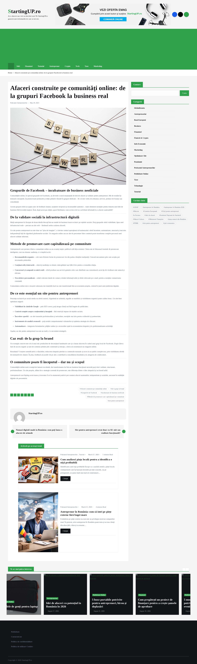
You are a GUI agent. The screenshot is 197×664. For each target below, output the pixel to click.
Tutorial (41, 66)
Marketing (98, 66)
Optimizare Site (140, 156)
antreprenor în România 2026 (174, 207)
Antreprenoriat (140, 114)
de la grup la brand (118, 389)
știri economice (169, 223)
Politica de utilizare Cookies (22, 646)
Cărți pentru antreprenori (170, 211)
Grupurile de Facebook (89, 393)
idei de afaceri (150, 215)
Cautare (137, 84)
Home (10, 73)
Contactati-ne (16, 637)
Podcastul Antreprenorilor (18, 103)
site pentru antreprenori (116, 401)
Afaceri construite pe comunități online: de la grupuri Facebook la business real (44, 73)
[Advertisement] (98, 46)
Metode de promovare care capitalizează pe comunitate (106, 397)
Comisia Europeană (150, 211)
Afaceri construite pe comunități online (94, 389)
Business (137, 126)
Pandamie (138, 162)
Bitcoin (136, 211)
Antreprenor (54, 66)
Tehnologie (138, 186)
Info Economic (140, 144)
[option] (29, 594)
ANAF (136, 207)
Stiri (18, 66)
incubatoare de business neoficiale (113, 393)
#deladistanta (139, 108)
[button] (184, 569)
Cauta (184, 93)
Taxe (87, 66)
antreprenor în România (151, 207)
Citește (65, 479)
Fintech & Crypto (141, 138)
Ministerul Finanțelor (156, 219)
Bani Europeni (140, 120)
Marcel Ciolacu (139, 219)
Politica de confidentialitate (21, 642)
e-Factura (137, 215)
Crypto (67, 66)
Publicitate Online (141, 174)
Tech (77, 66)
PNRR (136, 223)
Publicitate (15, 632)
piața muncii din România (177, 219)
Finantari (28, 66)
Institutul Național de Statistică (170, 215)
